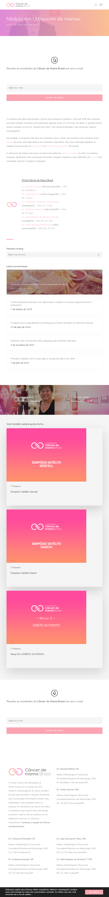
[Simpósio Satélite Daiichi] (54, 548)
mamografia (37, 146)
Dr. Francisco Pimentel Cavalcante (39, 201)
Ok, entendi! (94, 892)
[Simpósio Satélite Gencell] (54, 467)
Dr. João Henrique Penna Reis (37, 224)
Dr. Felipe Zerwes (31, 194)
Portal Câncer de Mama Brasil (24, 24)
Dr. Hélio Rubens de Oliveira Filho (39, 217)
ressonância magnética (57, 146)
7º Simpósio (16, 486)
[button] (101, 4)
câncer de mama (70, 153)
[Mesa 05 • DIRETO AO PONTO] (54, 629)
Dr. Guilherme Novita (32, 209)
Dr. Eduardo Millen (31, 186)
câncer (94, 157)
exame (10, 142)
